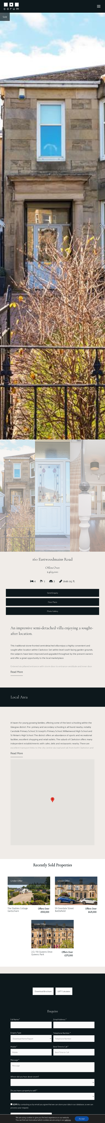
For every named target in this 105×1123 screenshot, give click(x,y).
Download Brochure (43, 991)
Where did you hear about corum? (25, 1076)
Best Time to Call (60, 1046)
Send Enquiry (52, 593)
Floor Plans (52, 602)
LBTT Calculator (64, 991)
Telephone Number (62, 1033)
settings (68, 1120)
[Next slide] (100, 226)
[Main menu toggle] (98, 6)
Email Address (59, 1019)
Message (15, 1060)
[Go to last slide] (4, 226)
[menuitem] (17, 495)
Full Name (15, 1019)
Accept (82, 1118)
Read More (17, 671)
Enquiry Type (16, 1032)
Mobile (14, 1046)
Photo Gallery (52, 611)
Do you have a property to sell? (24, 1090)
